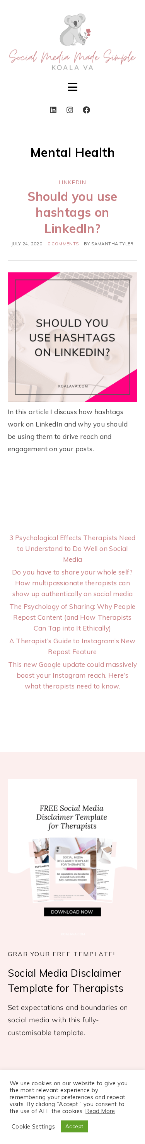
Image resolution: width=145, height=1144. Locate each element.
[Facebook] (86, 109)
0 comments (63, 243)
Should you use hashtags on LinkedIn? (72, 212)
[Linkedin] (53, 109)
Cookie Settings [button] (33, 1126)
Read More (100, 1111)
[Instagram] (69, 109)
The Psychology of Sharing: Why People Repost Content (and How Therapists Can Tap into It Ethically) (72, 617)
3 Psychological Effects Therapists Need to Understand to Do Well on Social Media (72, 548)
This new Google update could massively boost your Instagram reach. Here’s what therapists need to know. (72, 675)
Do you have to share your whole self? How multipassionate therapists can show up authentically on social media (72, 583)
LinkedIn (73, 182)
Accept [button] (74, 1126)
